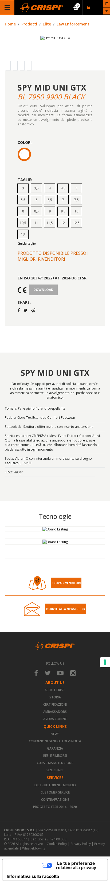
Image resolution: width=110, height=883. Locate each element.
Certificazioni (55, 704)
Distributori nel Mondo (55, 785)
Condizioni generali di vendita (55, 741)
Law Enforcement (73, 24)
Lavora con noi (55, 719)
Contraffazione (55, 799)
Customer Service (55, 792)
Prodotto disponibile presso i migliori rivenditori (53, 256)
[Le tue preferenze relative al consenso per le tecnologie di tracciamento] (105, 662)
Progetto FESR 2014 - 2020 (55, 807)
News (55, 734)
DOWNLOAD (43, 289)
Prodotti (29, 24)
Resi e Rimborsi (55, 755)
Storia (55, 697)
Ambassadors (55, 711)
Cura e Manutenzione (55, 763)
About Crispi (55, 690)
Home (10, 24)
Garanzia (55, 748)
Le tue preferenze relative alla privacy (76, 865)
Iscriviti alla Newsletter (65, 609)
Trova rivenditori (66, 583)
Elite (47, 24)
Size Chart (55, 770)
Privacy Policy (80, 843)
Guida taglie (27, 243)
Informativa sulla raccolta (33, 876)
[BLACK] (24, 154)
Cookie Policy (57, 843)
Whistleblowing (33, 848)
